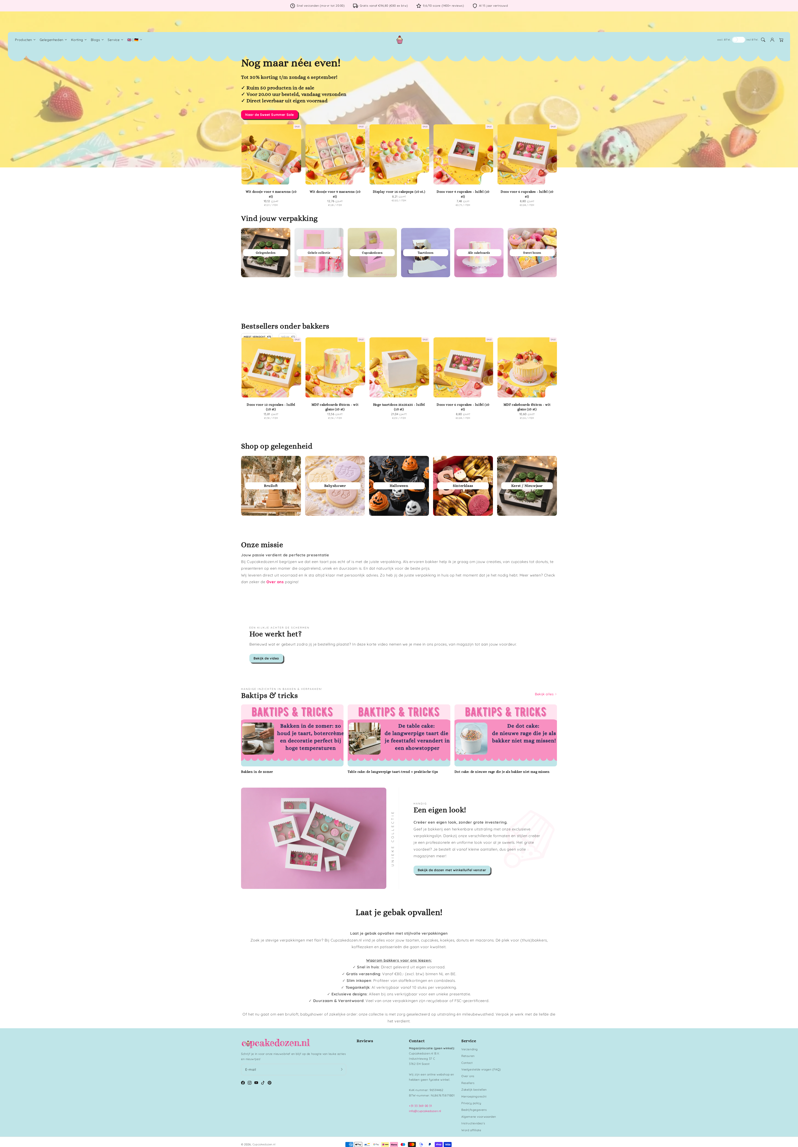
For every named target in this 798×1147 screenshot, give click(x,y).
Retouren (468, 1056)
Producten (23, 40)
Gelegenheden (51, 40)
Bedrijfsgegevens (474, 1110)
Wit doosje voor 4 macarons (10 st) (271, 194)
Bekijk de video (266, 658)
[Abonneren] (341, 1069)
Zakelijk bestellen (474, 1089)
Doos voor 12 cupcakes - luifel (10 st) (271, 407)
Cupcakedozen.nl (264, 1144)
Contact (467, 1063)
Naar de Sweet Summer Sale (269, 115)
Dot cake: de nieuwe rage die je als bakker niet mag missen (502, 772)
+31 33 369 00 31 (420, 1106)
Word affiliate (471, 1130)
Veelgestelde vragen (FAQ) (481, 1069)
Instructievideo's (473, 1123)
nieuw (288, 336)
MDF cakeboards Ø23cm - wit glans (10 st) (527, 407)
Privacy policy (471, 1103)
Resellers (467, 1083)
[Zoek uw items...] (763, 39)
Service (113, 40)
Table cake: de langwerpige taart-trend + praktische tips (393, 772)
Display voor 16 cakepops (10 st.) (399, 192)
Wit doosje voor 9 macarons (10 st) (335, 194)
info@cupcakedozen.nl (425, 1111)
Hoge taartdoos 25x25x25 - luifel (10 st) (399, 407)
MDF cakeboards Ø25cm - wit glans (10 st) (335, 407)
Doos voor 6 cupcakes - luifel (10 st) (527, 194)
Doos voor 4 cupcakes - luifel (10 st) (463, 194)
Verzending (469, 1049)
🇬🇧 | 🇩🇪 (132, 40)
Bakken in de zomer (257, 772)
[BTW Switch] (738, 40)
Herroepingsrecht (474, 1096)
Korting (77, 40)
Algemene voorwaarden (478, 1117)
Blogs (95, 40)
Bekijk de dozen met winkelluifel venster (452, 870)
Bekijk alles (545, 694)
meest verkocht (257, 336)
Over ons (467, 1076)
